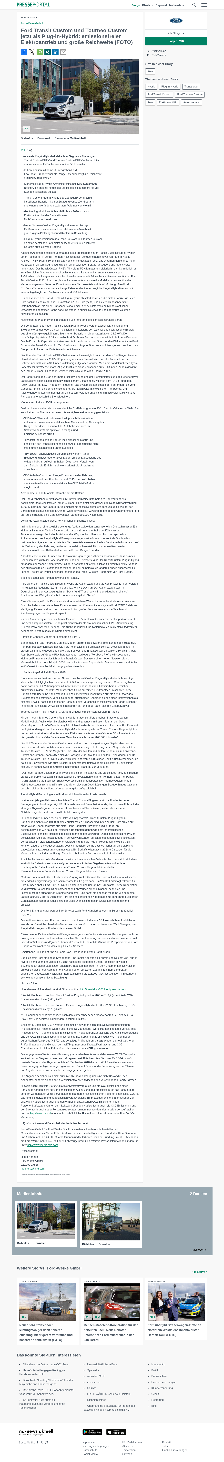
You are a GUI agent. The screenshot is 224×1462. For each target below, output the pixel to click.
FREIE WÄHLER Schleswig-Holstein (109, 1394)
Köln (23, 150)
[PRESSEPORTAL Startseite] (33, 5)
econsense (93, 1382)
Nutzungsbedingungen (95, 1446)
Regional (161, 5)
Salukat (91, 1388)
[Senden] (63, 52)
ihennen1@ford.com (32, 1168)
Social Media (90, 1454)
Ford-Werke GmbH (32, 23)
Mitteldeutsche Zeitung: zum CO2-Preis (46, 1364)
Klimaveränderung (162, 1388)
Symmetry (93, 1370)
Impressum (88, 1442)
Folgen (173, 41)
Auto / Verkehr (191, 102)
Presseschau (159, 1376)
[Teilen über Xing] (47, 52)
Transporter (191, 86)
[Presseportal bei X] (40, 1442)
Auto (150, 102)
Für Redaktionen (132, 1442)
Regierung (157, 1399)
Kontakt (166, 1442)
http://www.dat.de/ (40, 1113)
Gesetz (155, 1394)
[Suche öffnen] (194, 5)
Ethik (154, 1405)
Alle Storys (174, 33)
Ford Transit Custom (159, 94)
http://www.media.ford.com (42, 1145)
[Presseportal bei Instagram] (45, 1442)
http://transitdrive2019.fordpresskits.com (103, 989)
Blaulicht (147, 5)
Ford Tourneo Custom (190, 94)
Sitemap (127, 1454)
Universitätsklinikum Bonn (102, 1364)
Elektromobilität (168, 102)
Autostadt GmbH (96, 1376)
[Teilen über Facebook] (24, 52)
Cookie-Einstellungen (174, 1450)
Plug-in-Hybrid (169, 86)
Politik (155, 1370)
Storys (136, 5)
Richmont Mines (96, 1399)
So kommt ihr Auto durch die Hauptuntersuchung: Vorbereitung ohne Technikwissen (42, 1403)
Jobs (165, 1446)
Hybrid (151, 86)
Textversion (129, 1450)
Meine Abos (176, 5)
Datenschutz (89, 1450)
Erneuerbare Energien (164, 1382)
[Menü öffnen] (204, 5)
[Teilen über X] (32, 52)
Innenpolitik (158, 1364)
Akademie (128, 1446)
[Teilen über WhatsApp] (40, 52)
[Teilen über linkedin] (55, 52)
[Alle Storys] (176, 26)
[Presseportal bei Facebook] (36, 1442)
